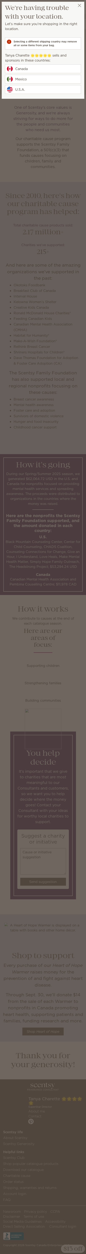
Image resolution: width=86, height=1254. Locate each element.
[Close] (79, 5)
